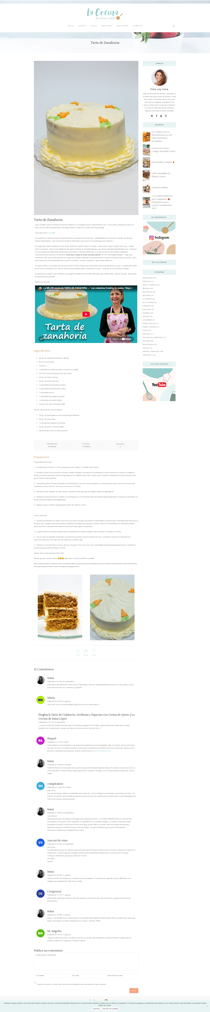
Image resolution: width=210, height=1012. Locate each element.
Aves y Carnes (149, 285)
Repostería (148, 344)
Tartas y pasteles (151, 351)
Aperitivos (148, 278)
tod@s (50, 233)
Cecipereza (54, 891)
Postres (146, 341)
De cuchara (148, 302)
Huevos (146, 316)
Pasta (145, 330)
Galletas (147, 309)
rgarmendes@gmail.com (102, 751)
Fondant (147, 306)
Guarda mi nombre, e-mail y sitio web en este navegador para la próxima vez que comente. (71, 984)
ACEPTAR (96, 1009)
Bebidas (146, 288)
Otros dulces (149, 323)
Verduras (147, 355)
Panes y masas (149, 327)
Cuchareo (147, 299)
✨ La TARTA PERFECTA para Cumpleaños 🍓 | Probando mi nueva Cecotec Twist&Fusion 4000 (162, 202)
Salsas (146, 348)
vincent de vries (57, 840)
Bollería (147, 295)
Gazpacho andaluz (160, 187)
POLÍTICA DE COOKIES (110, 1009)
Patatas (146, 334)
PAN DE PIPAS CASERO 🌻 (163, 162)
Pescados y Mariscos (153, 337)
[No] (207, 1006)
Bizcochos (147, 292)
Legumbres (148, 320)
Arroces (147, 281)
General (146, 313)
